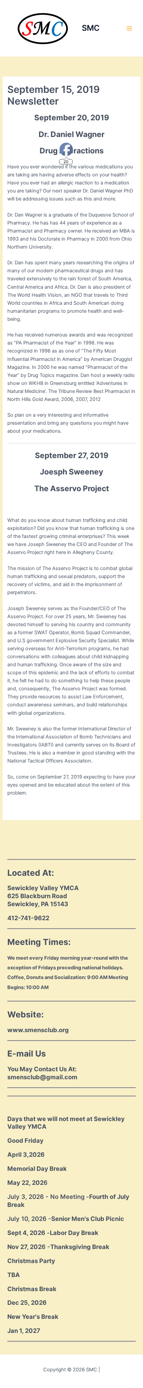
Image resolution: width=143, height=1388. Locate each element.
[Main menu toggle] (129, 28)
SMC (91, 28)
